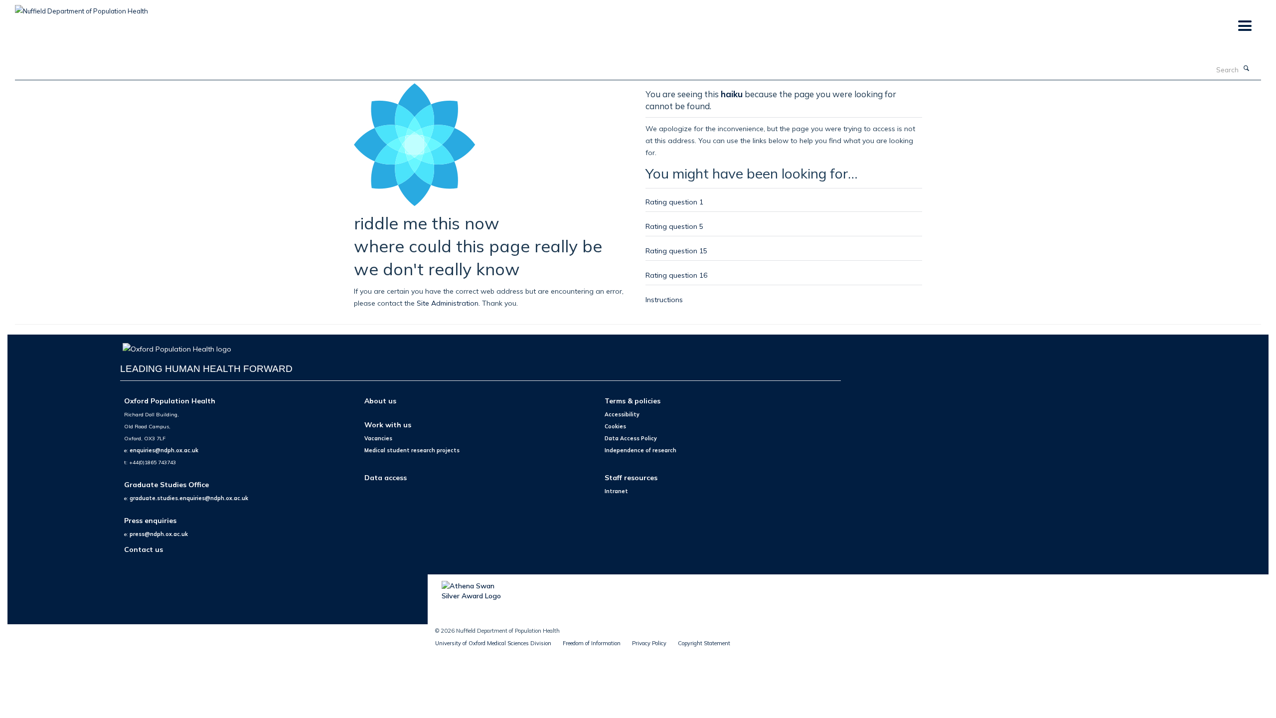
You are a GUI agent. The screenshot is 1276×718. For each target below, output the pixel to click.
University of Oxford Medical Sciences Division (493, 643)
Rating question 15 (676, 250)
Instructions (664, 299)
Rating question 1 (674, 201)
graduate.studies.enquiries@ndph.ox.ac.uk (189, 498)
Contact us (143, 549)
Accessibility (622, 414)
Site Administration (447, 303)
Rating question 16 (676, 275)
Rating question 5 (674, 226)
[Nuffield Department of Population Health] (81, 7)
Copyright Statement (704, 643)
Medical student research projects (412, 450)
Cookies (615, 426)
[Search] (1246, 68)
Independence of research (640, 450)
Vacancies (378, 438)
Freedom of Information (592, 643)
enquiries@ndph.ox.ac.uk (164, 450)
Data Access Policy (631, 438)
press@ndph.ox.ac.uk (159, 534)
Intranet (616, 491)
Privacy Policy (649, 643)
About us (380, 400)
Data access (385, 477)
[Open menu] (1244, 26)
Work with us (387, 424)
